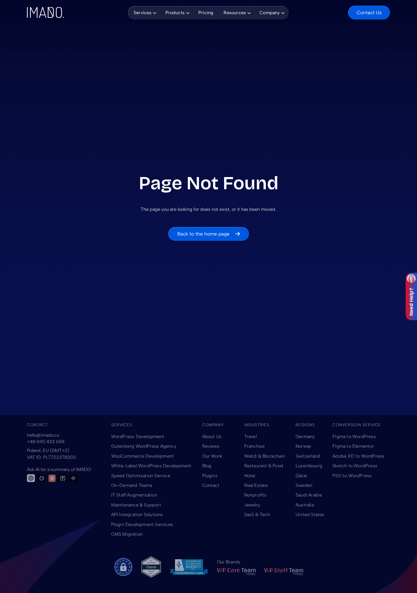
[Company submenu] (282, 12)
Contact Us (369, 12)
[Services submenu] (154, 12)
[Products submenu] (187, 12)
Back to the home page (203, 234)
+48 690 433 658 (45, 441)
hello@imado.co (43, 435)
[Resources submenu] (248, 12)
